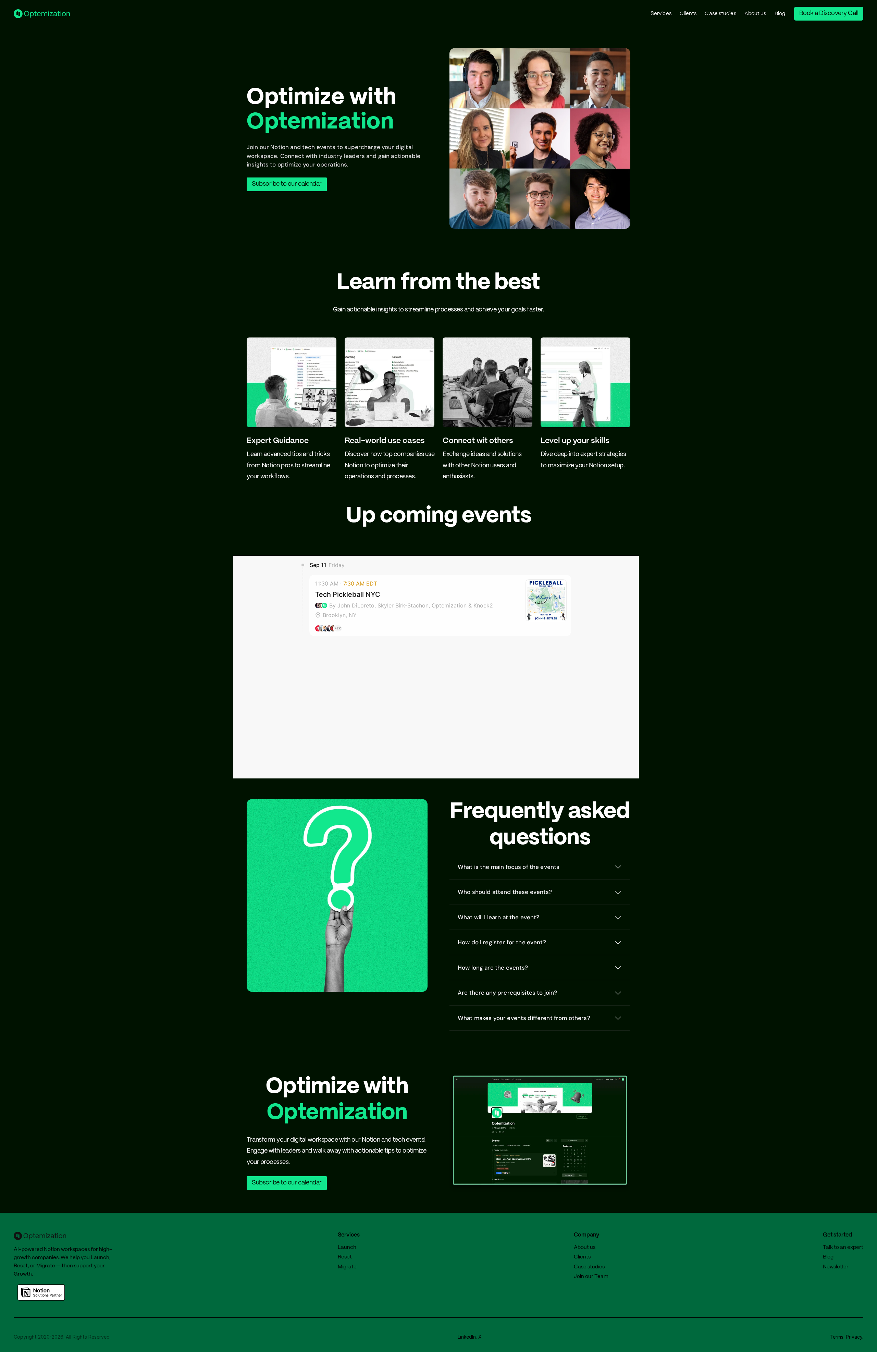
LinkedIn (467, 1337)
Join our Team (591, 1276)
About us (755, 13)
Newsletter (836, 1267)
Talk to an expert (843, 1247)
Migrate (45, 1266)
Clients (688, 13)
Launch (100, 1257)
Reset (21, 1266)
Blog (780, 13)
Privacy (854, 1337)
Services (661, 13)
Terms (836, 1337)
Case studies (720, 13)
